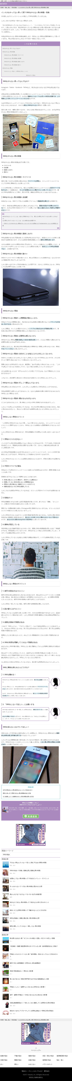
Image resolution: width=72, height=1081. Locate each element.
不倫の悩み (18, 1056)
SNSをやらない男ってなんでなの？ (11, 48)
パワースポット (47, 1064)
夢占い (16, 1064)
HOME (2, 7)
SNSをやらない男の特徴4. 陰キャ (12, 65)
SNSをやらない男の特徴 (8, 52)
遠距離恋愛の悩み (62, 1056)
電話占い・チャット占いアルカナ (32, 1071)
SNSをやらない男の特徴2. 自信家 (12, 58)
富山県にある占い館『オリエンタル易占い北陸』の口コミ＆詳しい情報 (32, 938)
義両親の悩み (47, 1060)
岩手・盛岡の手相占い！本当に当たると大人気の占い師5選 (28, 995)
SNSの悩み (14, 7)
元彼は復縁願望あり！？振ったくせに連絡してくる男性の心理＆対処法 (32, 1003)
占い (1, 1064)
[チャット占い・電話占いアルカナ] (30, 845)
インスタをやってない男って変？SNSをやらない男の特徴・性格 (33, 7)
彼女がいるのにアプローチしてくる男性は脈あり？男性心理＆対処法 (31, 1011)
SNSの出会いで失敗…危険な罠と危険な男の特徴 (25, 870)
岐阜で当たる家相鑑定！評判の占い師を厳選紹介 (25, 963)
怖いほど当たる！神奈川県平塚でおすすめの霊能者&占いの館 (29, 979)
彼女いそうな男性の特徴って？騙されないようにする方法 (28, 910)
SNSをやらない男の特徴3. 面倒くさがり (14, 61)
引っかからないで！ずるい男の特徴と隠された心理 (26, 886)
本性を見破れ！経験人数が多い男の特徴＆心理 (24, 918)
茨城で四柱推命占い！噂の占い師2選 (21, 971)
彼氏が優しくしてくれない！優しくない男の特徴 (25, 926)
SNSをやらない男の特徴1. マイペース (13, 55)
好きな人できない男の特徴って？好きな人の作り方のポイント (29, 902)
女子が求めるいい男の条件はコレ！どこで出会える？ (17, 790)
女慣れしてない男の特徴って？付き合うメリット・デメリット (29, 878)
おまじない (32, 1064)
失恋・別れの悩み (48, 1056)
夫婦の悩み (3, 1060)
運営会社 (47, 1071)
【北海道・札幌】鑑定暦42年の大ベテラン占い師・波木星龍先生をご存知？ (34, 946)
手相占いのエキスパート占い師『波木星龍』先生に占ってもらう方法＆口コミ (34, 955)
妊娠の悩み (32, 1060)
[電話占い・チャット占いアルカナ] (36, 1044)
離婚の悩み (18, 1060)
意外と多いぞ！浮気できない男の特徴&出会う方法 (17, 793)
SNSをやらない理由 (7, 68)
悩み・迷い (7, 7)
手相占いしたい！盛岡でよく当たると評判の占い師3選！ (28, 987)
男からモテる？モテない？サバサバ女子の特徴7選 (26, 894)
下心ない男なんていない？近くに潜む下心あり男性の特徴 (28, 862)
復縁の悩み (32, 1056)
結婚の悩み (3, 1056)
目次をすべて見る (30, 75)
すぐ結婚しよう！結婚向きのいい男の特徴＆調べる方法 (18, 796)
